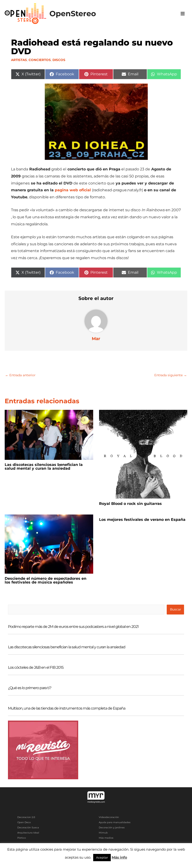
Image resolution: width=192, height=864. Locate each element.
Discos (58, 60)
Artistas (19, 60)
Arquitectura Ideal (28, 832)
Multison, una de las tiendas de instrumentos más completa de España (66, 708)
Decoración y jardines (112, 827)
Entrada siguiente (170, 375)
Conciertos (40, 60)
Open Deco (24, 822)
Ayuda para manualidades (114, 822)
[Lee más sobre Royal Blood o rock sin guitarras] (143, 454)
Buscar (175, 609)
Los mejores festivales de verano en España (142, 519)
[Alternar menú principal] (183, 14)
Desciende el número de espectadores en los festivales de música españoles (45, 580)
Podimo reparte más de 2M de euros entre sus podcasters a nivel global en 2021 (73, 626)
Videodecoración (109, 817)
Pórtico (21, 837)
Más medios (106, 837)
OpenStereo (72, 13)
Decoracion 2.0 (26, 817)
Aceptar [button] (102, 857)
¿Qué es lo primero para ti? (29, 688)
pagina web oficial (73, 190)
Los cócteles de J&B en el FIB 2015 (35, 667)
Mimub (103, 832)
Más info (119, 857)
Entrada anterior (20, 375)
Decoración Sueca (28, 827)
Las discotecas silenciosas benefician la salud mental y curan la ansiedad (44, 466)
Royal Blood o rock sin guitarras (130, 503)
